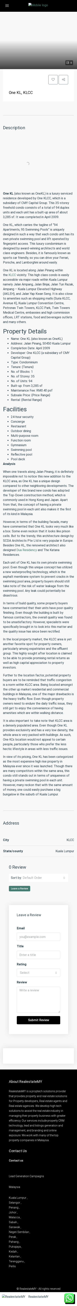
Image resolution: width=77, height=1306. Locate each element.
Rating (21, 964)
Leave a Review (19, 888)
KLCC (12, 275)
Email (21, 928)
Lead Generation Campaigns (26, 1176)
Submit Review (38, 1020)
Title (20, 946)
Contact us (16, 1160)
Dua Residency (26, 550)
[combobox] (44, 878)
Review (22, 982)
